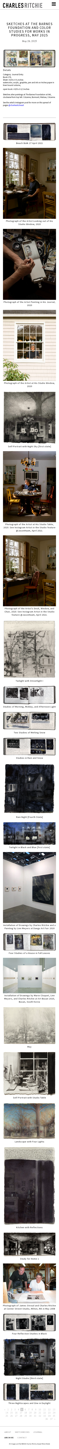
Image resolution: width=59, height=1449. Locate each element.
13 (54, 1409)
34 (49, 1415)
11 (44, 1409)
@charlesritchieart (16, 105)
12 (49, 1409)
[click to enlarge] (29, 59)
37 (51, 1418)
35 (54, 1415)
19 (30, 1412)
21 (40, 1412)
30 (30, 1415)
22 (44, 1412)
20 (35, 1412)
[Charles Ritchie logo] (22, 7)
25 (7, 1415)
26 (11, 1415)
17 (21, 1412)
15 (11, 1412)
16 (16, 1412)
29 (25, 1415)
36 (46, 1418)
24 (54, 1412)
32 (40, 1415)
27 (16, 1415)
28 (21, 1415)
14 (7, 1412)
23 (49, 1412)
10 (40, 1409)
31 (35, 1415)
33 (44, 1415)
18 (25, 1412)
